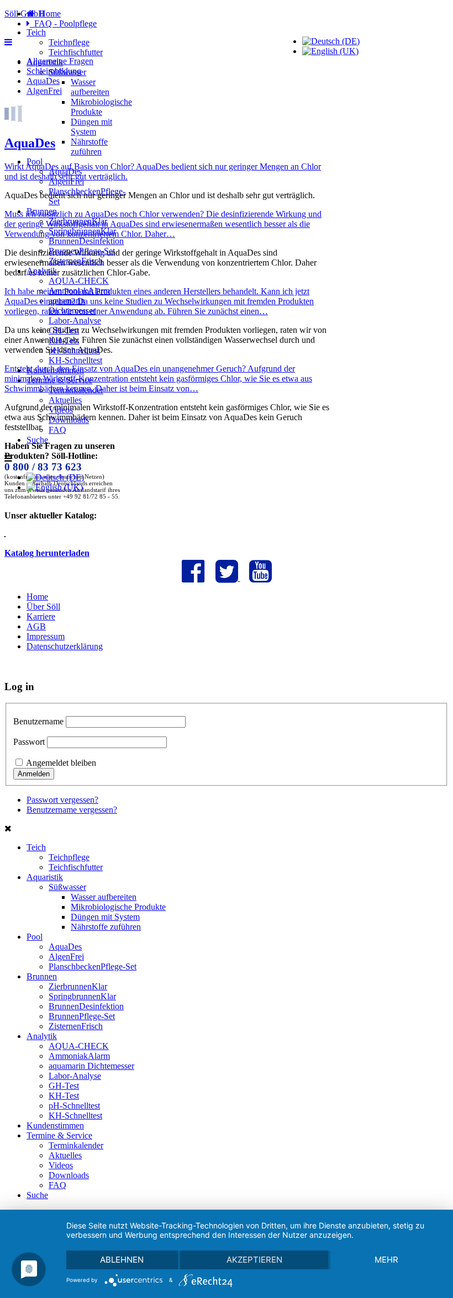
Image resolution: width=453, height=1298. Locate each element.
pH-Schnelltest (74, 350)
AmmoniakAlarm (79, 290)
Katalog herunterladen (46, 553)
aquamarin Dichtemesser (72, 305)
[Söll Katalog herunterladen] (5, 534)
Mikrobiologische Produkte (101, 106)
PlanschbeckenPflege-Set (92, 966)
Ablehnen (122, 1259)
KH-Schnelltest (75, 360)
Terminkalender (76, 390)
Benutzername (38, 721)
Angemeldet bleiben (61, 762)
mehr (386, 1259)
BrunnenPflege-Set (82, 251)
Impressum (46, 636)
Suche (37, 439)
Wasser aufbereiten (90, 87)
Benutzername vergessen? (72, 809)
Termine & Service (59, 380)
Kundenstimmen (55, 370)
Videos (61, 410)
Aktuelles (65, 400)
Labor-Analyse (75, 320)
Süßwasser (67, 72)
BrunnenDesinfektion (86, 241)
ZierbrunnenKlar (78, 221)
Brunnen (42, 211)
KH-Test (64, 340)
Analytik (42, 271)
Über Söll (43, 606)
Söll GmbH (24, 13)
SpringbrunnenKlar (82, 231)
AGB (36, 626)
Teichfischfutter (76, 52)
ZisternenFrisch (76, 261)
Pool (35, 161)
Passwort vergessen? (62, 799)
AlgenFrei (66, 181)
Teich (36, 32)
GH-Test (64, 330)
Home (37, 596)
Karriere (41, 616)
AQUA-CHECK (79, 280)
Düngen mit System (91, 126)
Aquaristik (45, 62)
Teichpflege (69, 42)
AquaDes (65, 171)
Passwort (29, 741)
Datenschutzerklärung (65, 646)
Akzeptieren (254, 1259)
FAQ (57, 430)
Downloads (69, 420)
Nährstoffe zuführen (89, 146)
